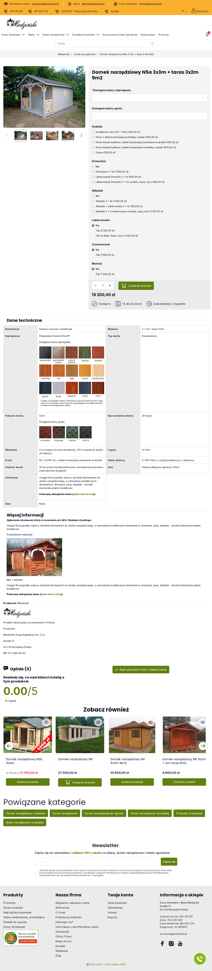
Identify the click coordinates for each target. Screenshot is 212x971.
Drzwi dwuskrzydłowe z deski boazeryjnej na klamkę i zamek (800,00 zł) (136, 147)
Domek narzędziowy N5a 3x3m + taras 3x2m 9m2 (127, 54)
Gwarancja (62, 931)
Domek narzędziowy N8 (75, 759)
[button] (207, 34)
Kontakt (115, 11)
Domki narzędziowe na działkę (150, 813)
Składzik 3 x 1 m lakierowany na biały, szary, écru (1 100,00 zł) (129, 211)
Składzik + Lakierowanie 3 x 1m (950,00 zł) (119, 206)
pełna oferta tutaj (83, 494)
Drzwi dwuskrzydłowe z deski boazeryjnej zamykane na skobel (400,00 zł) (137, 142)
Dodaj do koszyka (140, 285)
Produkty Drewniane (189, 813)
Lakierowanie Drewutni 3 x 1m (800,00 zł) (118, 176)
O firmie (60, 912)
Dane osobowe (117, 902)
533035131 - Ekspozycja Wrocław (79, 11)
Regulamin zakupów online (72, 902)
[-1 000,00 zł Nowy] (27, 734)
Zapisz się (169, 861)
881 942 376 (41, 11)
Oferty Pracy (63, 936)
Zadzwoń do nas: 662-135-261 (176, 916)
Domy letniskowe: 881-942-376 (177, 923)
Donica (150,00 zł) (106, 152)
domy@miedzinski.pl (150, 3)
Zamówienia (115, 907)
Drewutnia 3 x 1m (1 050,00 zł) (112, 171)
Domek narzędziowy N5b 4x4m (24, 761)
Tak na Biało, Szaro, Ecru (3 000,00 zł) (117, 235)
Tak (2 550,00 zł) (105, 230)
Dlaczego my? (64, 922)
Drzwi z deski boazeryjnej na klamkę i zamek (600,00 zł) (127, 137)
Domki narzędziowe (85, 54)
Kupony (112, 917)
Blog (58, 955)
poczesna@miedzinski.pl (45, 3)
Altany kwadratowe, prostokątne (24, 917)
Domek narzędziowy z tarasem (25, 813)
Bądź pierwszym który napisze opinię (140, 669)
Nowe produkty (13, 907)
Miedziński (64, 54)
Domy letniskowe (14, 926)
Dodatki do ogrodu (15, 922)
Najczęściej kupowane (17, 912)
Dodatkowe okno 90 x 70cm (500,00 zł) (118, 132)
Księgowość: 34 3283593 (173, 927)
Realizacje (61, 950)
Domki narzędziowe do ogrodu (104, 813)
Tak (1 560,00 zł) (105, 254)
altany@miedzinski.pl (93, 3)
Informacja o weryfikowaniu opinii (76, 926)
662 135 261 (16, 11)
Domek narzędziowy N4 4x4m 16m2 (127, 761)
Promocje (9, 902)
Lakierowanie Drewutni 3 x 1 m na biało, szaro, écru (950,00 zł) (130, 182)
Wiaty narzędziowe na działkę (24, 822)
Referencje (62, 907)
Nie (97, 166)
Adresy (112, 912)
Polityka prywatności (68, 917)
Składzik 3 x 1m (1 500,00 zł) (111, 201)
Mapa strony (63, 941)
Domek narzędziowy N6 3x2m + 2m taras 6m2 (184, 761)
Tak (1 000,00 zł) (105, 274)
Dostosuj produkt (28, 782)
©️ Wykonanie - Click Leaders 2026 (106, 964)
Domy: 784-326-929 (171, 920)
